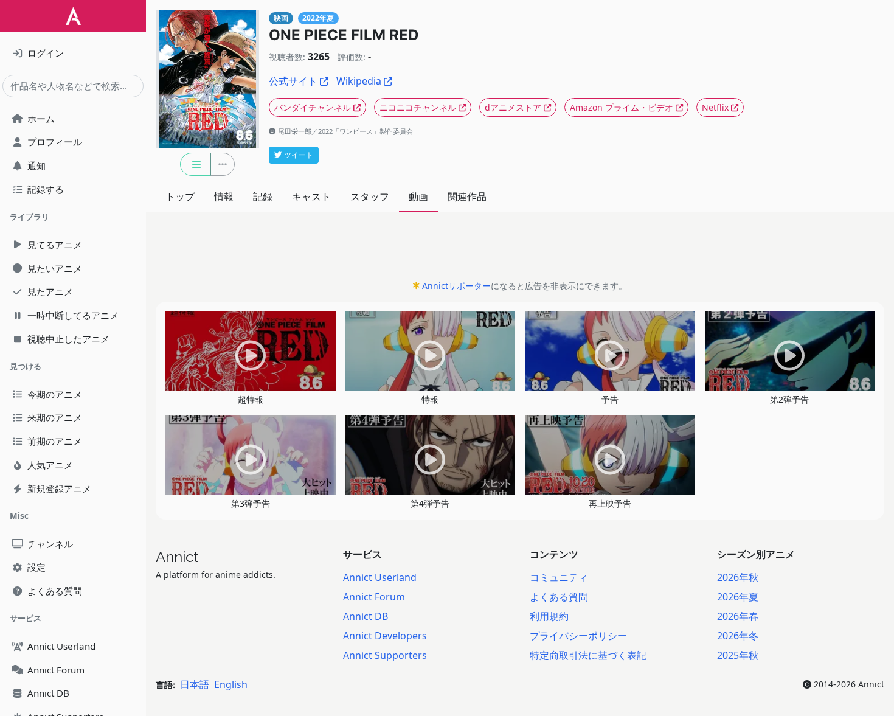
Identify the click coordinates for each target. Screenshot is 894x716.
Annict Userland (380, 577)
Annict (177, 557)
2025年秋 (737, 655)
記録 (262, 196)
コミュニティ (559, 577)
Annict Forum (374, 596)
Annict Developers (385, 635)
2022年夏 (318, 18)
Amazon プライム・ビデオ (621, 107)
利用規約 (549, 616)
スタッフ (369, 196)
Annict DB (365, 616)
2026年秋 (737, 577)
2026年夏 (737, 596)
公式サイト (293, 81)
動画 (418, 196)
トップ (180, 196)
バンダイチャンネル (312, 107)
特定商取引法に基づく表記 (588, 655)
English (231, 684)
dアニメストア (513, 107)
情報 (224, 196)
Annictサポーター (456, 285)
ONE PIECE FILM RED (343, 35)
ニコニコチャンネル (417, 107)
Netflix (715, 107)
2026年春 (737, 616)
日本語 (194, 684)
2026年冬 (737, 635)
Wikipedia (358, 81)
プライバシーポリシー (578, 635)
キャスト (311, 196)
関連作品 (467, 196)
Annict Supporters (385, 655)
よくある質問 (559, 596)
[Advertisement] (520, 249)
